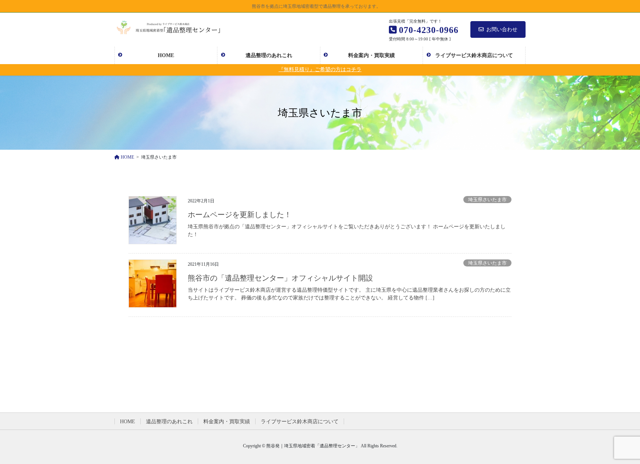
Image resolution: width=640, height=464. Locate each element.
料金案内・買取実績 (226, 421)
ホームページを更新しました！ (239, 215)
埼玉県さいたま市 (487, 199)
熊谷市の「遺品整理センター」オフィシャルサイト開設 (280, 278)
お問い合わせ (501, 29)
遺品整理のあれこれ (169, 421)
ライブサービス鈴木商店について (300, 421)
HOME (127, 421)
